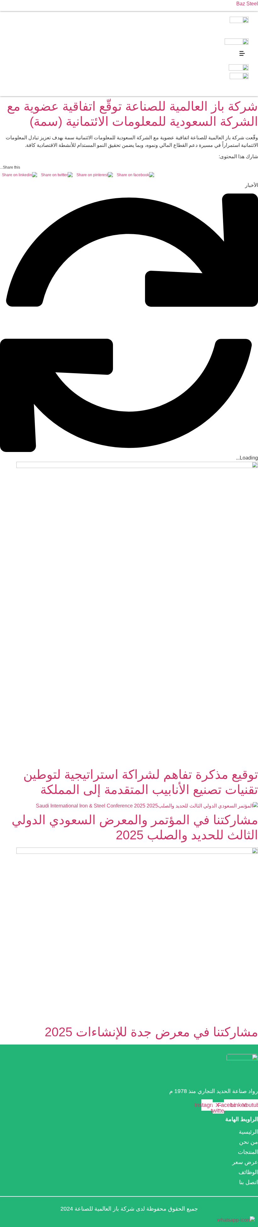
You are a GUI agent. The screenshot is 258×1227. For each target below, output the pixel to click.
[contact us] (236, 1220)
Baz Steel (247, 3)
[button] (242, 54)
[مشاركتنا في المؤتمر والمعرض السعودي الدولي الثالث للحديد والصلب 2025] (129, 806)
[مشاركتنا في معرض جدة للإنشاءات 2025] (129, 935)
